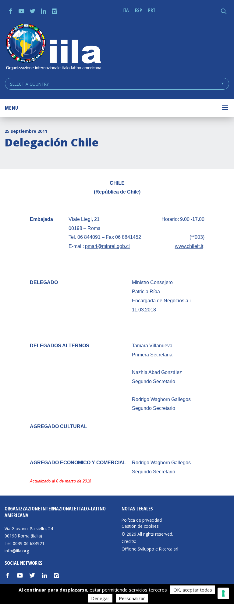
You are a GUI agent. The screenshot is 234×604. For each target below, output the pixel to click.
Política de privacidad (142, 520)
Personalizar (132, 598)
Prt (151, 10)
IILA (53, 47)
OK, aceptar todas (192, 590)
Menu (11, 108)
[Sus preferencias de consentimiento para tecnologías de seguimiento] (223, 593)
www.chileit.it (189, 246)
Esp (138, 10)
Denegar (100, 598)
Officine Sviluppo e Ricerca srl (150, 549)
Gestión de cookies (140, 526)
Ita (125, 10)
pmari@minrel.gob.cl (107, 246)
